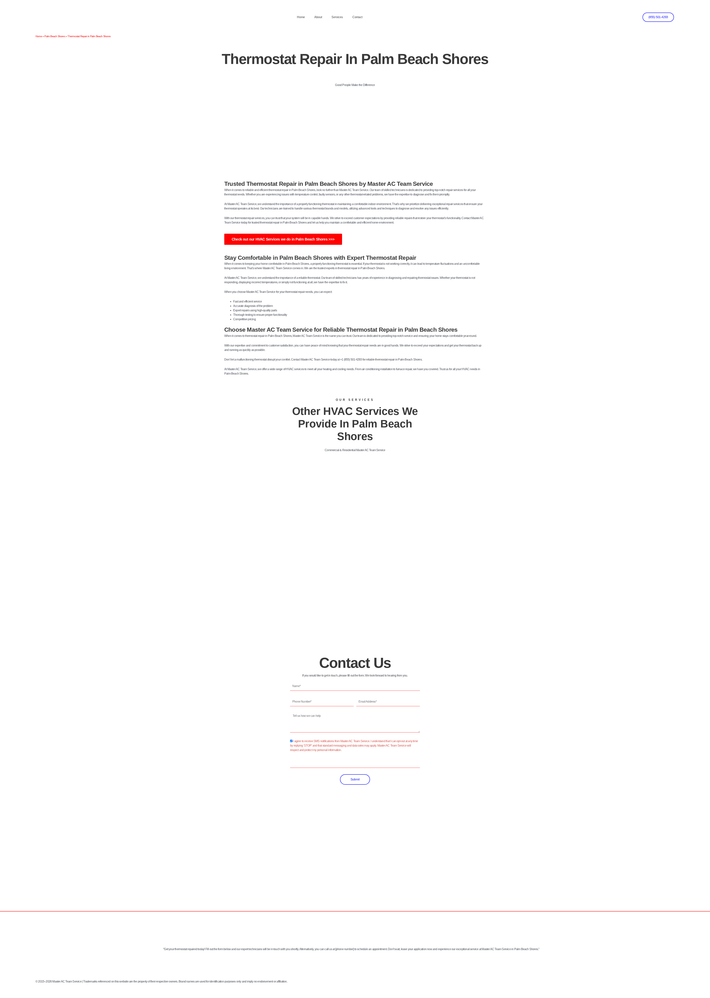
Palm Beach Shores (54, 36)
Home (301, 17)
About (318, 17)
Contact (357, 17)
